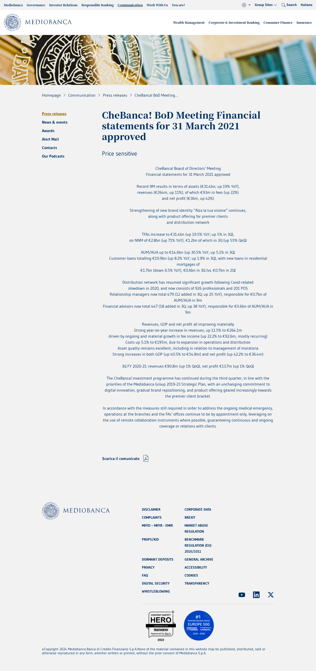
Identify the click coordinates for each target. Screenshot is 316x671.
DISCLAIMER (151, 509)
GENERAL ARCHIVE (199, 559)
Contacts (49, 147)
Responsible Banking (97, 5)
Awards (48, 130)
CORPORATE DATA (198, 509)
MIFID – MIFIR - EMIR (157, 525)
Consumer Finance (278, 22)
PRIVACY (148, 567)
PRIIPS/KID (150, 539)
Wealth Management (189, 22)
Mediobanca (13, 5)
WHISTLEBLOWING (156, 591)
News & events (54, 122)
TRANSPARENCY (197, 583)
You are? (178, 5)
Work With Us (157, 5)
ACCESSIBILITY (196, 567)
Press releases (54, 113)
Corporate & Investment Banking (234, 22)
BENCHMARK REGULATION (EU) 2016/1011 (198, 545)
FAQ (145, 575)
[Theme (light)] (246, 5)
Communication (130, 5)
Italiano (306, 4)
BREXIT (190, 517)
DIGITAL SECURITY (156, 583)
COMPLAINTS (152, 517)
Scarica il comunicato (120, 458)
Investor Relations (63, 5)
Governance (36, 5)
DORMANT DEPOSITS (157, 559)
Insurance (304, 22)
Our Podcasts (53, 156)
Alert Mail (50, 139)
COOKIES (191, 575)
